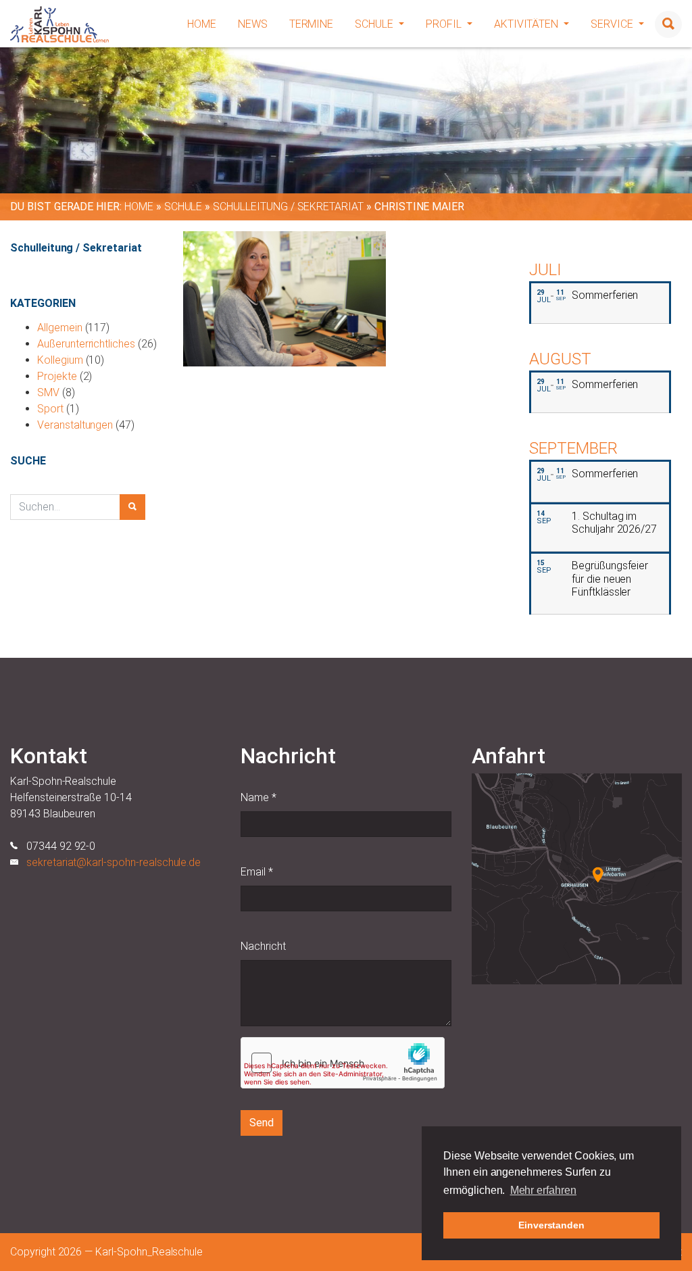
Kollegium (60, 360)
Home (201, 24)
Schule (375, 24)
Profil (445, 24)
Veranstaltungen (75, 424)
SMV (48, 392)
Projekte (57, 376)
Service (613, 24)
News (253, 24)
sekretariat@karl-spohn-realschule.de (113, 862)
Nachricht (263, 946)
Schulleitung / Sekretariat (288, 206)
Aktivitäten (527, 24)
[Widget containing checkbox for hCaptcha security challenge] (343, 1062)
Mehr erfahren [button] (543, 1190)
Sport (50, 408)
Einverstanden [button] (551, 1225)
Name (258, 797)
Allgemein (59, 327)
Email (257, 871)
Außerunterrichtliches (86, 343)
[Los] (132, 507)
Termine (311, 24)
